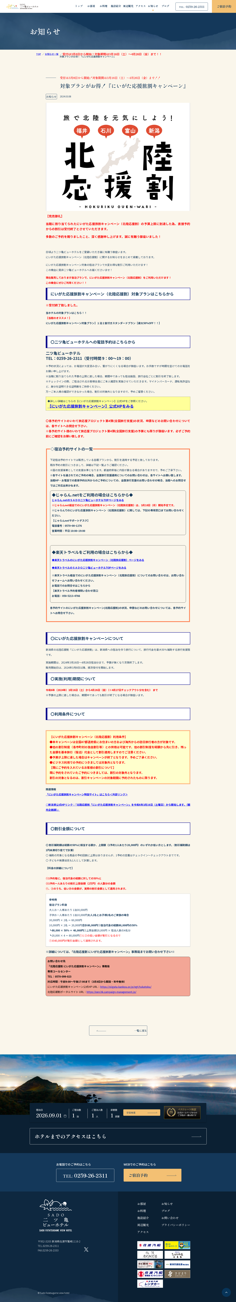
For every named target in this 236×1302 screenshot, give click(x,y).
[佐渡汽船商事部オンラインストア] (150, 1277)
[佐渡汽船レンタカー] (150, 1287)
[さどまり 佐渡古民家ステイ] (177, 1277)
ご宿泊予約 (224, 6)
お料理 (103, 6)
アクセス (140, 6)
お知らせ (153, 6)
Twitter (86, 1249)
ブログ (165, 6)
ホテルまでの (71, 1136)
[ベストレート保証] (182, 1112)
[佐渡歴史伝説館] (150, 1258)
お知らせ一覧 (51, 54)
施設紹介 (116, 6)
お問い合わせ (170, 1218)
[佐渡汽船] (150, 1248)
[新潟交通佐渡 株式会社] (177, 1267)
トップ (79, 6)
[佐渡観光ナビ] (150, 1267)
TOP (38, 54)
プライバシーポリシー (175, 1225)
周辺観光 (128, 6)
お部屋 (91, 6)
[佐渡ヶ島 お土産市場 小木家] (177, 1258)
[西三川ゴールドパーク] (177, 1248)
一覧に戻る (140, 1030)
